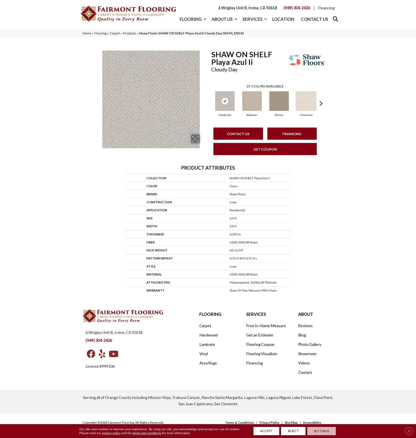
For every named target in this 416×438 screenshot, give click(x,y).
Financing (326, 7)
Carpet (115, 33)
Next (321, 97)
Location (283, 19)
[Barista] (279, 101)
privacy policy (111, 433)
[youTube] (114, 354)
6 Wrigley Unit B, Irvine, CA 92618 (247, 7)
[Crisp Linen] (306, 101)
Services (252, 19)
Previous (209, 97)
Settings (321, 431)
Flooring (191, 19)
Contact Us (314, 19)
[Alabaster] (252, 101)
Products (129, 33)
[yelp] (102, 354)
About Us (222, 19)
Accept (266, 431)
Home (86, 33)
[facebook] (91, 354)
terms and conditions (147, 433)
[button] (205, 19)
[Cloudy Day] (225, 101)
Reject (293, 431)
